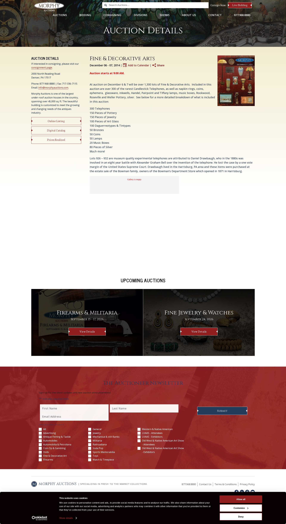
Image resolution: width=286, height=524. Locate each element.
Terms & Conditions (225, 484)
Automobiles (50, 440)
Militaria (97, 440)
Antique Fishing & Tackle (57, 436)
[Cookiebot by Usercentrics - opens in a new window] (40, 518)
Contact (215, 15)
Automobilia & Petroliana (57, 444)
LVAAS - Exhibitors (152, 436)
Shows (165, 15)
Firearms (48, 459)
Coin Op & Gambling (54, 448)
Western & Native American (157, 429)
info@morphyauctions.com (53, 87)
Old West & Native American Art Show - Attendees (163, 442)
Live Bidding (239, 5)
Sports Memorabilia (104, 452)
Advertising (49, 433)
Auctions (60, 15)
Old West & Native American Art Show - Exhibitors (163, 450)
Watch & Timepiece (103, 459)
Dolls (46, 452)
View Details (87, 331)
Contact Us (205, 484)
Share (160, 65)
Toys (95, 455)
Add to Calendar (138, 65)
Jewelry (97, 433)
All (44, 429)
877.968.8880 (242, 15)
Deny (241, 516)
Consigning (112, 15)
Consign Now (218, 5)
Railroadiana (100, 444)
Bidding (85, 15)
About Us (189, 15)
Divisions (140, 15)
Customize (239, 508)
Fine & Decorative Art (55, 455)
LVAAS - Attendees (152, 433)
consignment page (41, 67)
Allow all (240, 499)
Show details (66, 518)
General (97, 429)
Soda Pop (98, 448)
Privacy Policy (247, 484)
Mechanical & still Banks (106, 436)
